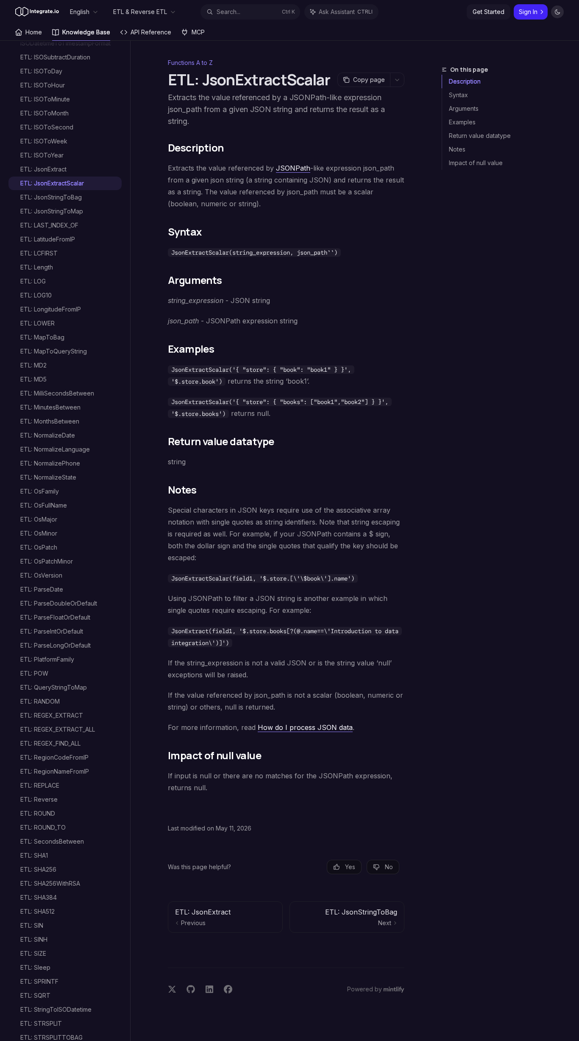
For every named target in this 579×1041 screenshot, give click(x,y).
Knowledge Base (86, 32)
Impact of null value (476, 162)
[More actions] (397, 80)
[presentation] (69, 541)
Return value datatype (480, 135)
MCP (198, 32)
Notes (457, 149)
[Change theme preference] (557, 12)
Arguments (464, 108)
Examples (462, 122)
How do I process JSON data (305, 727)
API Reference (151, 32)
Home (33, 32)
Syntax (458, 94)
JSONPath (293, 168)
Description (465, 81)
